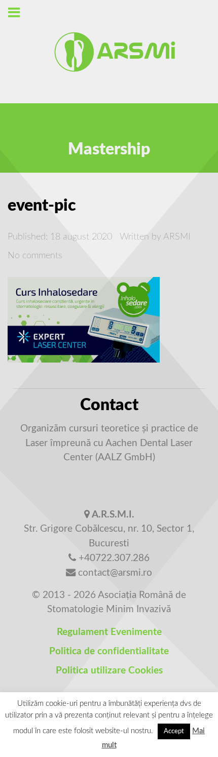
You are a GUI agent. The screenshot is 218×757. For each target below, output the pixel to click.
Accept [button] (174, 731)
